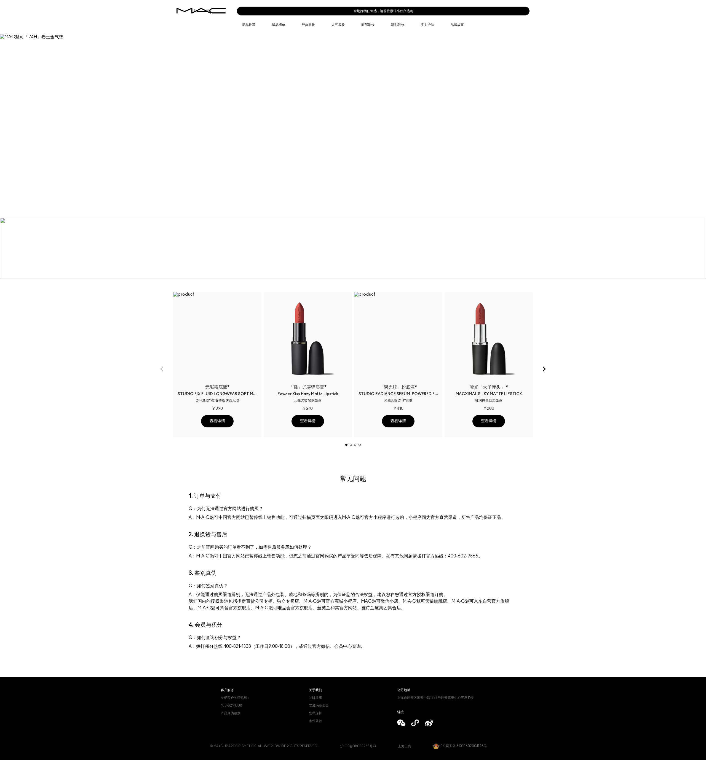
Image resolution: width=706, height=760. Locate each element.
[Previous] (162, 369)
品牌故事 (315, 697)
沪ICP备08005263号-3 (358, 746)
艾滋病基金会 (319, 705)
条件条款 (315, 721)
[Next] (544, 369)
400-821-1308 (231, 705)
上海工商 (404, 746)
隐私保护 (315, 713)
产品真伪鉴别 (230, 713)
